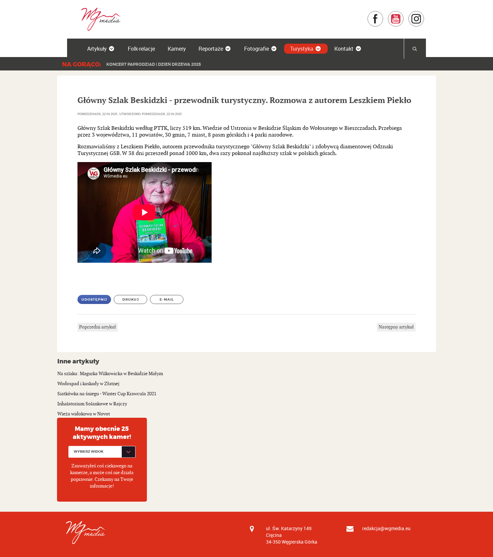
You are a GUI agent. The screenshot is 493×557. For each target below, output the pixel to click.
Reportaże (211, 48)
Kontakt (343, 48)
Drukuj (130, 299)
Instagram (424, 14)
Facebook (383, 14)
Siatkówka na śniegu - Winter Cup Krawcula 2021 (106, 394)
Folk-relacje (141, 48)
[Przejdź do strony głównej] (98, 19)
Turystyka (301, 48)
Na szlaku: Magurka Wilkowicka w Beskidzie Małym (110, 373)
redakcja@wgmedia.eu (386, 528)
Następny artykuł (396, 327)
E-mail (167, 299)
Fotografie (256, 48)
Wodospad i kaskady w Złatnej (88, 384)
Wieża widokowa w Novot (83, 414)
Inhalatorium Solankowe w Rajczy (92, 404)
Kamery (177, 48)
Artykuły (97, 48)
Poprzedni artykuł (97, 327)
